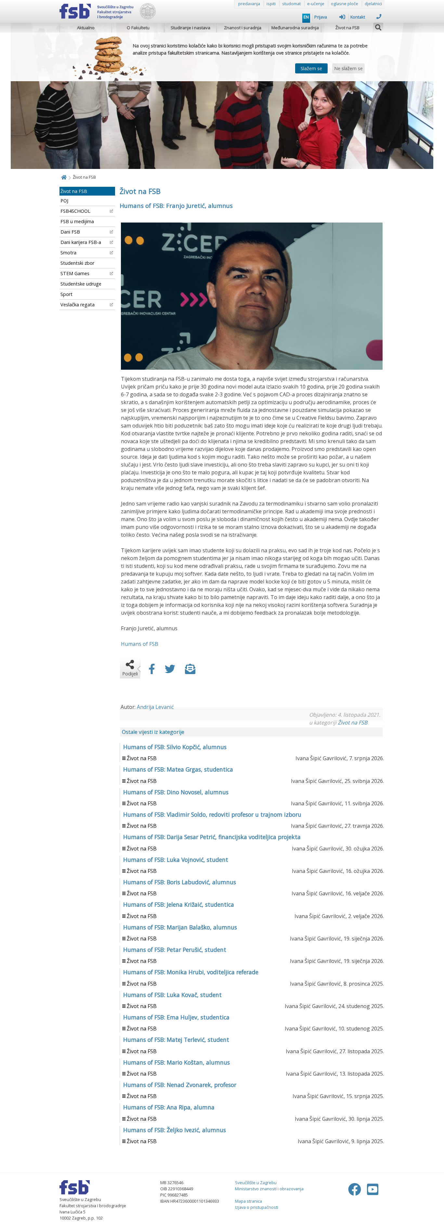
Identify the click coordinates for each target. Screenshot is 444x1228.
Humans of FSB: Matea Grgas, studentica (178, 769)
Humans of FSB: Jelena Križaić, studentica (178, 904)
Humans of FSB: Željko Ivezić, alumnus (174, 1130)
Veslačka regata (77, 304)
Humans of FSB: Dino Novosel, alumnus (176, 792)
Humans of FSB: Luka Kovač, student (172, 995)
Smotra (68, 252)
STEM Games (74, 273)
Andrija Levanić (155, 706)
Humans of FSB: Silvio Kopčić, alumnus (175, 747)
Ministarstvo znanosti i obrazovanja (269, 1189)
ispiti (271, 3)
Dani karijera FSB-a (80, 242)
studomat (291, 3)
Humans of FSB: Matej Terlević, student (176, 1039)
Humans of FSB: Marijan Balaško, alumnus (180, 927)
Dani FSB (70, 232)
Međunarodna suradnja (295, 28)
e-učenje (315, 3)
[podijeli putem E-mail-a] (190, 670)
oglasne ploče (344, 3)
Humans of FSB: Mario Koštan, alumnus (176, 1062)
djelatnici (373, 3)
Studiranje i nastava (190, 28)
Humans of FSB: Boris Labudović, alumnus (179, 882)
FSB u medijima (77, 221)
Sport (66, 294)
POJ (64, 201)
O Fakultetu (138, 28)
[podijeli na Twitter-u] (170, 670)
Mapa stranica (248, 1201)
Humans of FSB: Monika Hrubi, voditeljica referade (190, 972)
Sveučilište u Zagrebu (256, 1182)
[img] (378, 27)
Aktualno (86, 28)
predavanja (249, 3)
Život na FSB (347, 28)
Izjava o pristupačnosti (256, 1207)
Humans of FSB (139, 643)
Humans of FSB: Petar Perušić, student (174, 949)
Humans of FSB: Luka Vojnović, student (175, 859)
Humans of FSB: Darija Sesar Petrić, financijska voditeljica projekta (212, 837)
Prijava (320, 17)
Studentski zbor (77, 263)
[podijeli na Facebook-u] (152, 670)
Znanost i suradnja (242, 28)
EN (306, 17)
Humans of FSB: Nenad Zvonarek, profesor (179, 1085)
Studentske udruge (80, 284)
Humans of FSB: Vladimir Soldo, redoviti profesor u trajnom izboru (212, 814)
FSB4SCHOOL (75, 211)
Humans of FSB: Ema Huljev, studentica (176, 1017)
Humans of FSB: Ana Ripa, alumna (169, 1107)
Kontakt (357, 17)
